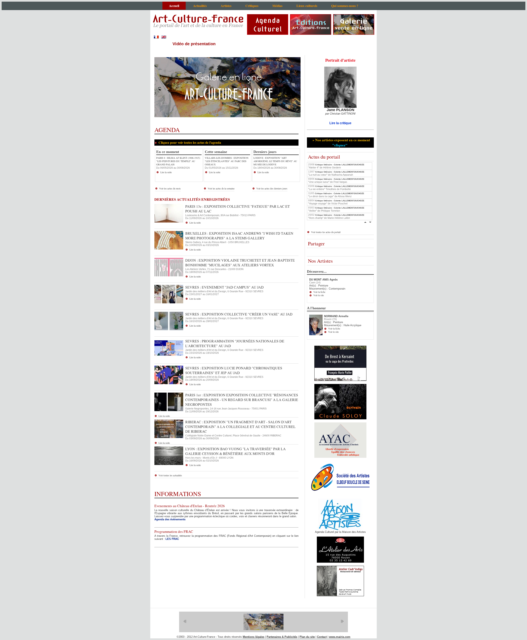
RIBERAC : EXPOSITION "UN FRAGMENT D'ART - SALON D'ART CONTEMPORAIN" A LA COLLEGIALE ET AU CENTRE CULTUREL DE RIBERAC (240, 427)
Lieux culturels (306, 5)
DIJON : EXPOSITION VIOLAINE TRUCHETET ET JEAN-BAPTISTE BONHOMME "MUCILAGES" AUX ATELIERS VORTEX (240, 262)
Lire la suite (166, 172)
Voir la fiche (319, 291)
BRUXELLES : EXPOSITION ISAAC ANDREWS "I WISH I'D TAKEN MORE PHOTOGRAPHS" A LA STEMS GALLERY (239, 235)
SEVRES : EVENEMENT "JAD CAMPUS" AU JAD (224, 287)
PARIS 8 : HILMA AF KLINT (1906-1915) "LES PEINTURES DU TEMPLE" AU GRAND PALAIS (178, 161)
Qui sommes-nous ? (344, 5)
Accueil (174, 5)
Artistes (226, 5)
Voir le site (318, 295)
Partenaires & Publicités (282, 636)
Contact (322, 636)
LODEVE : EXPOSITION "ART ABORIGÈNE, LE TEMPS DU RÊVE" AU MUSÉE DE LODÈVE (275, 161)
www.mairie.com (339, 636)
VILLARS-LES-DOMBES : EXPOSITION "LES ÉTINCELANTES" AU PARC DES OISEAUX (226, 161)
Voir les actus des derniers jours (271, 188)
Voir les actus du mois (170, 188)
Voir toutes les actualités (170, 475)
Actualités (200, 5)
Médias (277, 5)
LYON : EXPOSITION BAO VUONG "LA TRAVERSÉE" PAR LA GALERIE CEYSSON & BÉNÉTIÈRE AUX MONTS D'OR (235, 451)
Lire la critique (340, 123)
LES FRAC (172, 538)
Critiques (251, 5)
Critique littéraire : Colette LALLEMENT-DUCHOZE (336, 166)
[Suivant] (370, 221)
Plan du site (307, 636)
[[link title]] (263, 622)
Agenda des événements (169, 519)
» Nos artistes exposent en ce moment (340, 142)
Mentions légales (253, 636)
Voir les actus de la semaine (221, 188)
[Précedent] (365, 221)
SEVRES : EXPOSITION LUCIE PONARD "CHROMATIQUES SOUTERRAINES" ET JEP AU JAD (233, 370)
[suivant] (342, 621)
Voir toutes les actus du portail (325, 232)
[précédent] (184, 621)
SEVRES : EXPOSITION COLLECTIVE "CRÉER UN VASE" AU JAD (239, 314)
